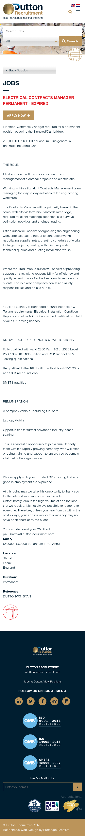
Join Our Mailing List (42, 778)
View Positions (52, 681)
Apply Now (16, 115)
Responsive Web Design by (22, 830)
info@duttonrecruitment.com (42, 672)
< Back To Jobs (17, 70)
